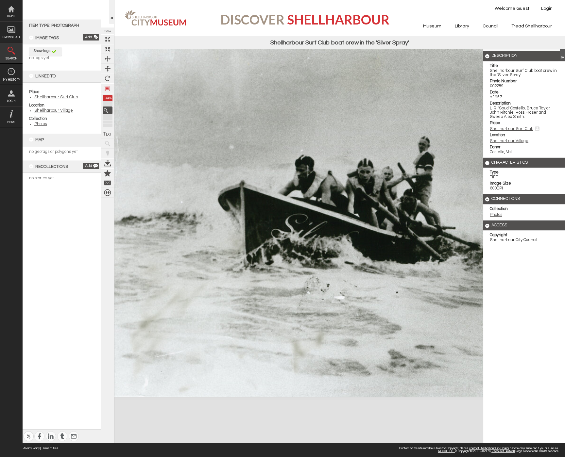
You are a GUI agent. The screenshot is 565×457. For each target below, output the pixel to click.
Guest (522, 8)
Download (107, 163)
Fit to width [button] (107, 59)
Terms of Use (50, 448)
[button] (107, 110)
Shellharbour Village (53, 110)
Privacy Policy (31, 448)
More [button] (11, 122)
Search (11, 58)
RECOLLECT (446, 451)
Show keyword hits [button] (107, 144)
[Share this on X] (29, 432)
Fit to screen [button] (107, 49)
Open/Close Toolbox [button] (111, 12)
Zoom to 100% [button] (107, 88)
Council (490, 26)
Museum (432, 26)
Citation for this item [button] (107, 193)
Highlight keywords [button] (107, 153)
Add (88, 37)
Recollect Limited (502, 451)
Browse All (11, 37)
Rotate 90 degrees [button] (107, 78)
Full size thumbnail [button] (107, 39)
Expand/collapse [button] (562, 54)
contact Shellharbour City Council (489, 448)
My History (11, 79)
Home (11, 16)
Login (11, 101)
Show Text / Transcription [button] (107, 134)
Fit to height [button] (107, 68)
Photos (40, 124)
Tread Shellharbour (532, 26)
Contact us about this (107, 183)
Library (462, 26)
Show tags (42, 51)
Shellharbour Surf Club (56, 97)
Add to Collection (107, 173)
